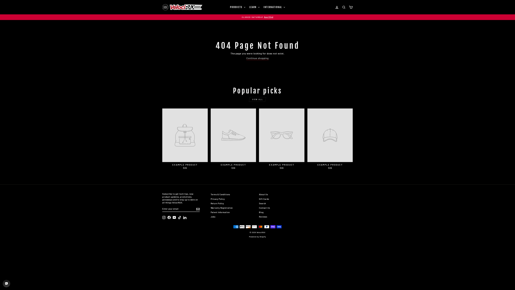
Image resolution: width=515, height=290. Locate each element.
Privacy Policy (218, 199)
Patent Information (220, 212)
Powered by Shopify (257, 237)
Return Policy (217, 203)
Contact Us (264, 208)
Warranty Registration (222, 208)
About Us (263, 194)
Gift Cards (264, 199)
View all (257, 99)
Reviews (263, 216)
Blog (261, 212)
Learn (253, 7)
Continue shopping (257, 58)
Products (236, 7)
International (273, 7)
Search (262, 203)
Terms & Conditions (220, 194)
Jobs (213, 216)
